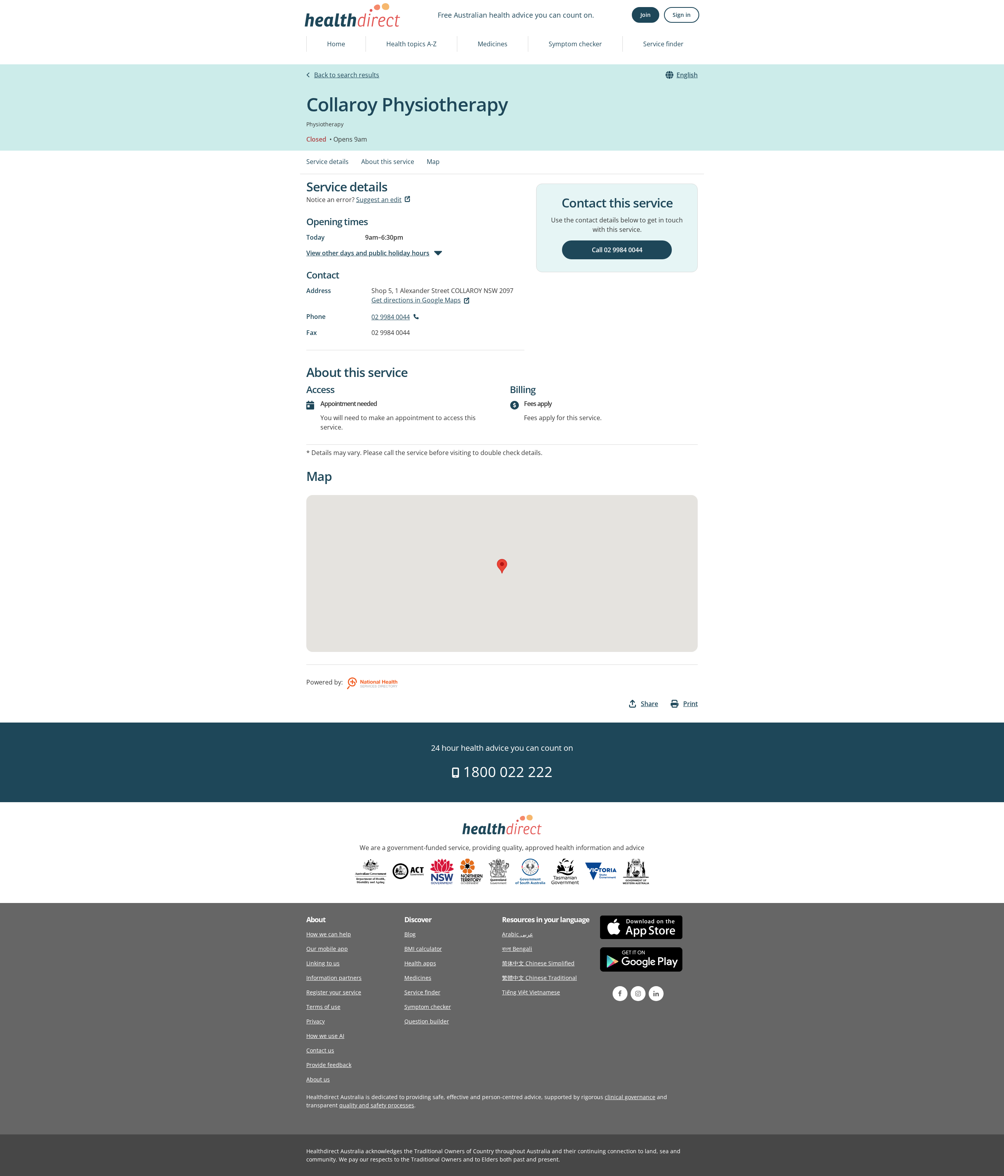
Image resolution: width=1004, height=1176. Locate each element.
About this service (387, 161)
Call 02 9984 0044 (617, 250)
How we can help (328, 934)
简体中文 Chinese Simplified (538, 963)
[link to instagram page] (638, 993)
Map (433, 161)
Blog (410, 934)
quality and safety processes (376, 1105)
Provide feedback (328, 1065)
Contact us (320, 1050)
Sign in (682, 14)
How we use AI (325, 1035)
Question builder (426, 1021)
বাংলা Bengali (517, 948)
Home (336, 44)
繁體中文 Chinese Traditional (539, 977)
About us (318, 1079)
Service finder (663, 44)
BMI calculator (423, 948)
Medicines (492, 44)
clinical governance (630, 1097)
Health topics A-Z (411, 44)
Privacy (315, 1021)
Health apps (420, 963)
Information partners (334, 977)
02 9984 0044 (390, 317)
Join (645, 14)
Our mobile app (327, 948)
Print (690, 703)
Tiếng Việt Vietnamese (531, 992)
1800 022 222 (506, 771)
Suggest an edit (379, 199)
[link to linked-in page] (656, 993)
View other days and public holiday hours (367, 253)
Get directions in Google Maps (416, 300)
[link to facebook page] (620, 993)
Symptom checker (575, 44)
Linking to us (323, 963)
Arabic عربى (517, 934)
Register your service (333, 992)
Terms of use (323, 1006)
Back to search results (346, 75)
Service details (327, 161)
